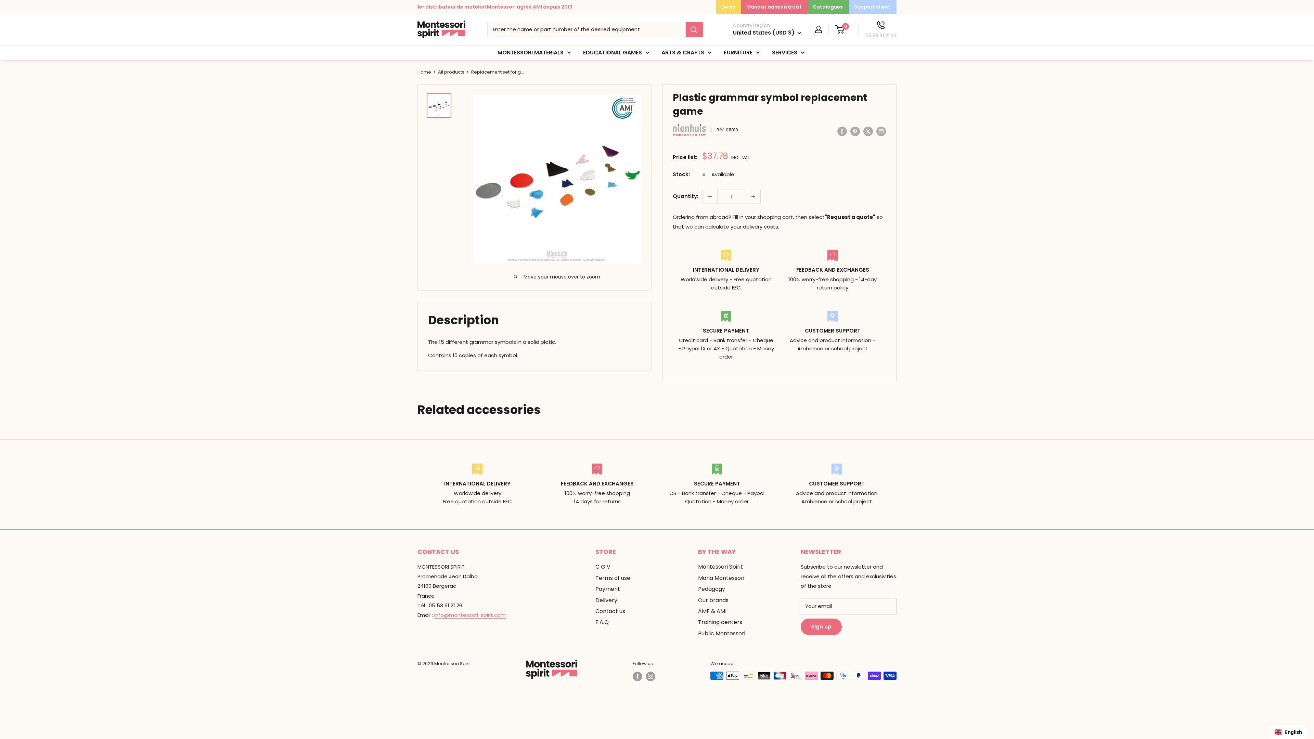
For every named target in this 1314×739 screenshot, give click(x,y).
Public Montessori (721, 633)
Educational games (612, 52)
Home (424, 72)
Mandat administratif (773, 6)
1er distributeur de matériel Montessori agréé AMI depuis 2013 (494, 6)
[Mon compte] (818, 29)
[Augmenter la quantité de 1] (753, 196)
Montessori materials (531, 52)
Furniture (738, 52)
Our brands (713, 600)
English (1293, 732)
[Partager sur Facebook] (842, 131)
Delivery (606, 600)
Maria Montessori (721, 578)
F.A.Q (602, 622)
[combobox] (1288, 732)
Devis (728, 6)
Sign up (821, 626)
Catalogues (828, 6)
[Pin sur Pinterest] (855, 131)
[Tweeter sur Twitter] (868, 131)
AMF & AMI (712, 611)
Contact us (610, 611)
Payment (607, 589)
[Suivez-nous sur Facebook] (637, 676)
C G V (602, 567)
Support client (872, 6)
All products (451, 72)
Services (784, 52)
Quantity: (685, 196)
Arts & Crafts (682, 52)
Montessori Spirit (720, 567)
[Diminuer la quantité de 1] (710, 196)
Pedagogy (711, 589)
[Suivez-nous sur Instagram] (650, 676)
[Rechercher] (694, 29)
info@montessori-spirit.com (470, 615)
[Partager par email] (881, 131)
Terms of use (612, 578)
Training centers (720, 622)
